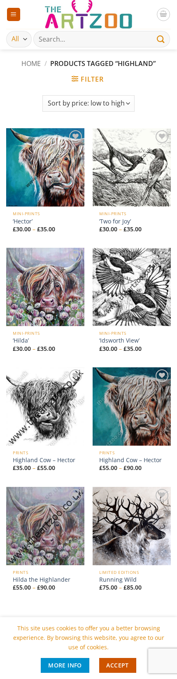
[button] (13, 14)
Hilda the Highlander (41, 579)
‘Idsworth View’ (119, 340)
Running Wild (118, 579)
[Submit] (161, 39)
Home (31, 63)
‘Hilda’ (21, 340)
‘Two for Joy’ (115, 221)
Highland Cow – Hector (44, 460)
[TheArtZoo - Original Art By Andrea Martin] (88, 14)
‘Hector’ (23, 221)
